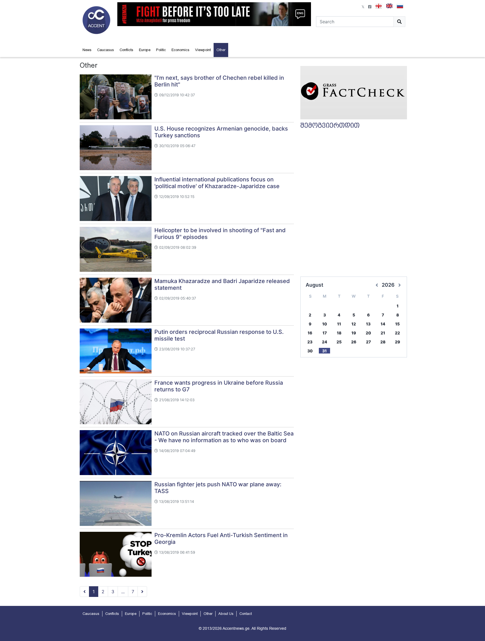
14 (383, 323)
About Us (226, 614)
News (87, 50)
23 (309, 341)
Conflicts (126, 50)
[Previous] (84, 591)
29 (397, 341)
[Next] (142, 591)
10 (324, 323)
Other (220, 50)
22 (397, 332)
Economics (180, 50)
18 (339, 332)
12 (353, 323)
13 (368, 323)
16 (310, 332)
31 (324, 350)
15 (397, 323)
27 (368, 341)
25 (339, 341)
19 (353, 332)
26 (353, 341)
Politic (161, 50)
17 (324, 332)
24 (324, 341)
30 (310, 350)
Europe (144, 50)
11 (339, 323)
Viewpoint (203, 50)
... (123, 591)
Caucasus (105, 50)
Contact (245, 614)
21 (383, 332)
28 (382, 341)
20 (368, 332)
